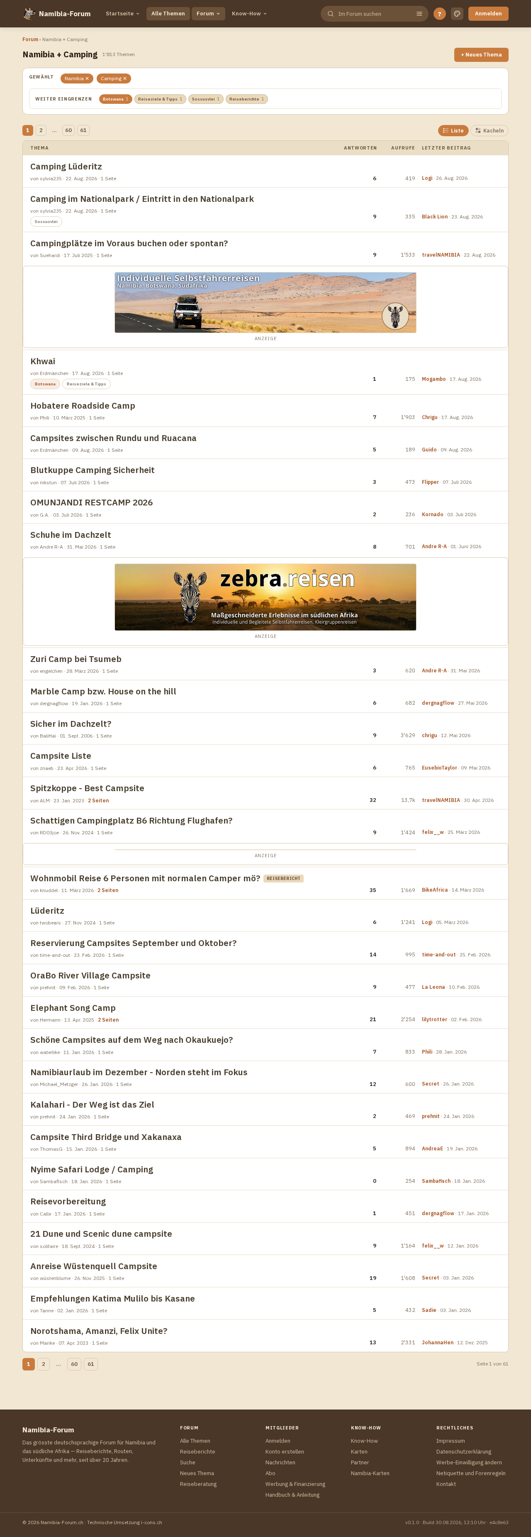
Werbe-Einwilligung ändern (469, 1462)
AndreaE (432, 1148)
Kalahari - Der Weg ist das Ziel (92, 1104)
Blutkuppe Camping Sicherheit (92, 470)
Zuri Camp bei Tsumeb (76, 658)
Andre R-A (434, 546)
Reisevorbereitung (68, 1201)
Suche (187, 1462)
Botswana (116, 99)
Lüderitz (47, 910)
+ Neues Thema (481, 54)
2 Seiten (98, 800)
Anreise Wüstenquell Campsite (93, 1266)
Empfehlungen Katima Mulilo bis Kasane (112, 1298)
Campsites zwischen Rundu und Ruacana (113, 438)
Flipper (430, 482)
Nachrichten (280, 1462)
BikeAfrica (435, 890)
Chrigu (430, 417)
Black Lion (435, 216)
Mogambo (434, 379)
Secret (430, 1084)
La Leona (433, 987)
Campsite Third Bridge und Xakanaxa (106, 1136)
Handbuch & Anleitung (292, 1494)
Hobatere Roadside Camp (82, 405)
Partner (360, 1462)
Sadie (429, 1310)
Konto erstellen (285, 1451)
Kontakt (446, 1484)
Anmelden (488, 13)
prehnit (431, 1116)
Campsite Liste (60, 755)
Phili (427, 1052)
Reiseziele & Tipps (160, 99)
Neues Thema (197, 1473)
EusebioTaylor (439, 768)
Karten (359, 1451)
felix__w (433, 832)
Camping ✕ (114, 78)
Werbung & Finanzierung (295, 1484)
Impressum (450, 1440)
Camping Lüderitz (66, 166)
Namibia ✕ (77, 78)
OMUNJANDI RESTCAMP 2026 (91, 502)
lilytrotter (434, 1019)
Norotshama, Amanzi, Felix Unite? (98, 1330)
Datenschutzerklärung (463, 1451)
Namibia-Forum (65, 13)
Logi (427, 178)
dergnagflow (438, 703)
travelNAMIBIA (441, 255)
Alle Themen (168, 13)
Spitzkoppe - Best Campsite (87, 788)
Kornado (432, 514)
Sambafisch (436, 1181)
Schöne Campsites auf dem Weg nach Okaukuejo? (131, 1039)
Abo (270, 1473)
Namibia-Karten (370, 1473)
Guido (429, 449)
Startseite (120, 13)
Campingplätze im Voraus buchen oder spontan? (129, 243)
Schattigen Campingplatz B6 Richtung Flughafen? (131, 820)
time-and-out (439, 954)
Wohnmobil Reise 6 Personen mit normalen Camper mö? (145, 878)
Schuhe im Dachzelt (70, 534)
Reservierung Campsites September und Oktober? (133, 943)
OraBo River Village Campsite (90, 975)
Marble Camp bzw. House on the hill (103, 691)
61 (83, 130)
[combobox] (374, 14)
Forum (205, 13)
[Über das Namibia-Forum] (29, 13)
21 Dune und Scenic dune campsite (101, 1233)
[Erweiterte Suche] (419, 13)
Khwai (42, 361)
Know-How (246, 13)
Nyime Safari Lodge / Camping (91, 1169)
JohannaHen (437, 1342)
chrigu (429, 735)
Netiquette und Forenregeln (471, 1473)
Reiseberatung (198, 1484)
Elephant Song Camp (73, 1007)
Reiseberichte (246, 99)
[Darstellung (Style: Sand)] (457, 13)
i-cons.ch (151, 1522)
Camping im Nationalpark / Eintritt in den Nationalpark (142, 198)
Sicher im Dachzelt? (70, 723)
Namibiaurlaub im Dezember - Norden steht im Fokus (139, 1072)
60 (68, 130)
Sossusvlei (206, 99)
